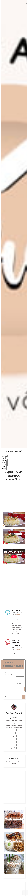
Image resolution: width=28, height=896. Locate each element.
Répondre (18, 614)
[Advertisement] (14, 497)
